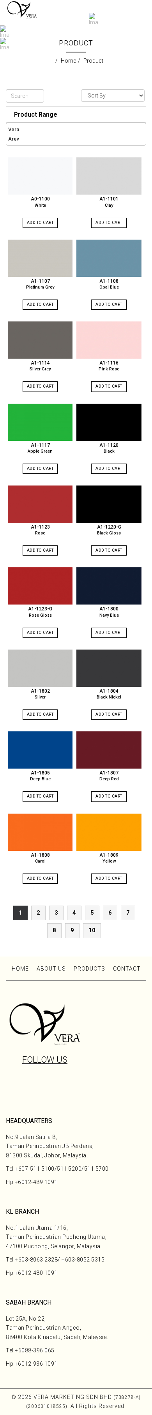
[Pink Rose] (108, 340)
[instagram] (37, 1080)
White (40, 205)
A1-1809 (108, 855)
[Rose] (40, 504)
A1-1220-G (109, 527)
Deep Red (109, 778)
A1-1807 (108, 773)
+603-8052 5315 (83, 1259)
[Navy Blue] (108, 586)
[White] (40, 176)
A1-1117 (40, 445)
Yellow (109, 861)
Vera (13, 129)
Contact (127, 969)
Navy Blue (109, 615)
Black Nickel (109, 697)
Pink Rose (109, 369)
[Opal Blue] (108, 258)
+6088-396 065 (35, 1350)
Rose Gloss (40, 615)
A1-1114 (40, 363)
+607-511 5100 (35, 1169)
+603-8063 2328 (36, 1259)
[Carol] (40, 832)
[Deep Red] (108, 750)
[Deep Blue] (40, 750)
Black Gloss (109, 533)
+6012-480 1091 (36, 1273)
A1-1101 (108, 199)
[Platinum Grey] (40, 258)
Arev (13, 139)
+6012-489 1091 (36, 1182)
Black (109, 451)
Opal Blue (109, 287)
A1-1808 (40, 855)
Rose (40, 533)
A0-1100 (40, 199)
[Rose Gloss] (40, 586)
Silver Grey (40, 369)
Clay (109, 205)
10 (91, 930)
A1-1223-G (40, 609)
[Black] (108, 422)
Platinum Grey (40, 287)
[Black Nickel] (108, 668)
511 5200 (69, 1169)
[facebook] (52, 1084)
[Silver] (40, 668)
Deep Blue (40, 778)
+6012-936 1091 (36, 1364)
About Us (51, 969)
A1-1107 (40, 281)
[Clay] (108, 176)
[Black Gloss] (108, 504)
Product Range (35, 114)
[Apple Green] (40, 422)
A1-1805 (40, 773)
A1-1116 (108, 363)
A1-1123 (40, 527)
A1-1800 (108, 609)
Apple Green (40, 451)
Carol (40, 861)
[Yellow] (108, 832)
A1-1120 (108, 445)
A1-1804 (108, 691)
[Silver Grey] (40, 340)
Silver (40, 697)
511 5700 (96, 1169)
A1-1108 (108, 281)
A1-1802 (40, 691)
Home (20, 969)
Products (89, 969)
